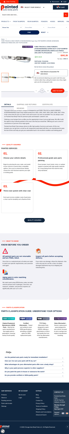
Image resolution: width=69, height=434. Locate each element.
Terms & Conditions (42, 406)
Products (4, 395)
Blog (37, 395)
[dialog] (3, 431)
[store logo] (9, 8)
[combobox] (34, 15)
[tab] (7, 105)
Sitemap (3, 406)
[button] (12, 77)
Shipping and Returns (26, 104)
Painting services (6, 400)
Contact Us (39, 400)
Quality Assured (34, 220)
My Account (22, 395)
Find (29, 32)
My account (55, 1)
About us (4, 397)
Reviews (20, 108)
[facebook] (67, 426)
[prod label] (27, 47)
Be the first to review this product (44, 67)
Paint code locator (6, 403)
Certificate (47, 104)
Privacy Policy (40, 403)
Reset (43, 32)
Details (7, 104)
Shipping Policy (40, 409)
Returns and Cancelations (43, 412)
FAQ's (37, 397)
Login (64, 1)
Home (2, 39)
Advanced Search (41, 415)
